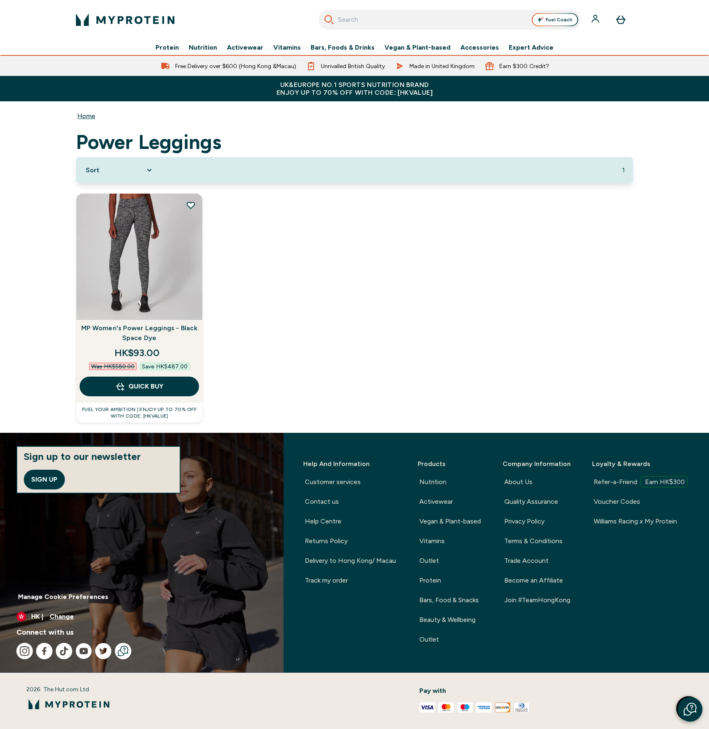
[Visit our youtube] (83, 651)
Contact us (322, 501)
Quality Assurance (531, 501)
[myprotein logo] (125, 19)
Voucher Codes (617, 501)
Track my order (326, 580)
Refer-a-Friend (639, 481)
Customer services (333, 481)
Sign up (44, 479)
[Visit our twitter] (103, 651)
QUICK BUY (145, 386)
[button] (690, 709)
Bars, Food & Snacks (449, 599)
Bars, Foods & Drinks (343, 47)
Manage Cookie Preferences (63, 596)
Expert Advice (531, 47)
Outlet (429, 560)
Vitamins (287, 47)
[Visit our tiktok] (64, 651)
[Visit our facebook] (44, 651)
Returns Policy (326, 540)
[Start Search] (329, 20)
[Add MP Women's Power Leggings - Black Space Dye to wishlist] (191, 205)
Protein (167, 47)
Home (86, 115)
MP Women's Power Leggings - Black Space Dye (139, 333)
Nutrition (203, 47)
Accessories (479, 47)
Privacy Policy (524, 521)
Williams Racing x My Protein (635, 521)
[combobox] (449, 20)
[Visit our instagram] (24, 651)
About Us (518, 481)
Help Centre (323, 521)
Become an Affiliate (533, 580)
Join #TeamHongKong (537, 599)
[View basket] (620, 19)
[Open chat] (123, 651)
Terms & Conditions (533, 540)
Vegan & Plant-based (417, 47)
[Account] (596, 19)
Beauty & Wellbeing (447, 619)
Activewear (245, 47)
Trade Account (526, 560)
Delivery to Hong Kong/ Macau (350, 560)
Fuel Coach (559, 20)
